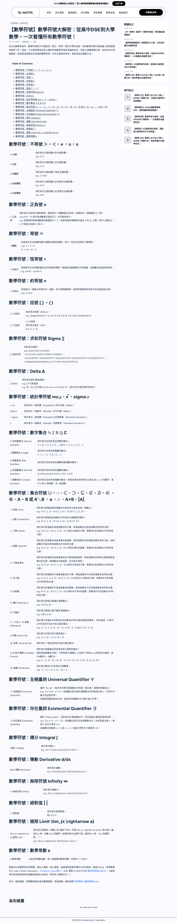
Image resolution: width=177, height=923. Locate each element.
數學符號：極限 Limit (37, 132)
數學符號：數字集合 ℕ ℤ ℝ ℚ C (31, 103)
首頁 (49, 12)
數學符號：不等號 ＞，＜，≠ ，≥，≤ (33, 70)
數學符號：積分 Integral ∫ (28, 118)
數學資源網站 (94, 871)
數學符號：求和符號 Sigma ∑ (30, 92)
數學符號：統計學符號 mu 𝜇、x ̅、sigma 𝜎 (36, 99)
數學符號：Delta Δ (25, 96)
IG (60, 871)
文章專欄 (14, 23)
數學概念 (24, 23)
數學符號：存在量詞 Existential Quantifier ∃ (38, 114)
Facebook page (47, 871)
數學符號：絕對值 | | (26, 129)
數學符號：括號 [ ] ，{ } (27, 88)
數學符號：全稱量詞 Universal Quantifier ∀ (37, 110)
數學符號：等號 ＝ (24, 77)
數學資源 (110, 12)
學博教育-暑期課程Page (86, 881)
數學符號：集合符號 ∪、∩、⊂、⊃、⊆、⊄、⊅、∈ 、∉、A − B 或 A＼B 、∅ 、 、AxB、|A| (62, 107)
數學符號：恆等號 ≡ (25, 81)
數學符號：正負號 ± (25, 73)
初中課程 (85, 12)
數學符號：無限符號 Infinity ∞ (30, 125)
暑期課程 (72, 12)
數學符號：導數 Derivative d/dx (31, 121)
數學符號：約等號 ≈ (25, 84)
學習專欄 (97, 12)
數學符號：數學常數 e (26, 136)
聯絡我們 (123, 12)
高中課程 (59, 12)
